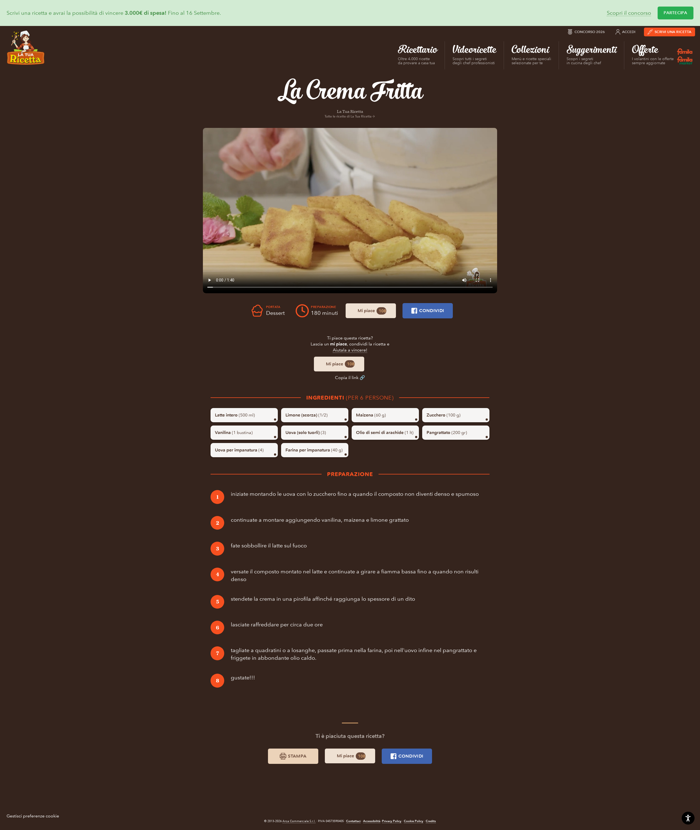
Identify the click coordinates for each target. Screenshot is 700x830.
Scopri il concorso (629, 13)
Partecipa (675, 12)
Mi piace (372, 310)
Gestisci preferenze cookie (33, 816)
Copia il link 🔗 (350, 377)
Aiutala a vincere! (350, 350)
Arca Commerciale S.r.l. (299, 821)
